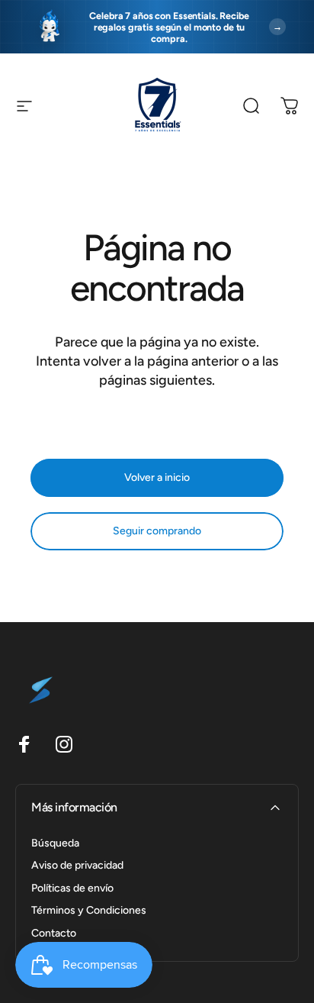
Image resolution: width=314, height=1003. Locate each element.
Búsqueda (55, 843)
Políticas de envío (72, 888)
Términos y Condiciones (88, 910)
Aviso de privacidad (77, 865)
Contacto (53, 933)
